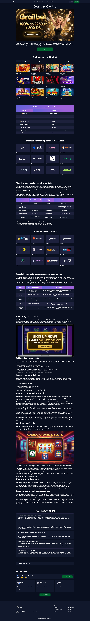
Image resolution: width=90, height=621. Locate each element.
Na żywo (37, 61)
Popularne (22, 61)
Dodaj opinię (67, 576)
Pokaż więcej (45, 594)
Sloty (66, 61)
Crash (51, 61)
